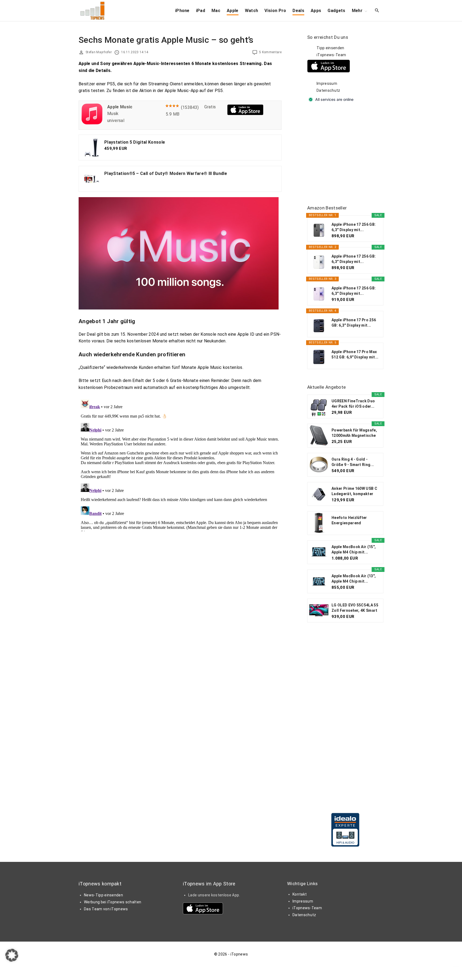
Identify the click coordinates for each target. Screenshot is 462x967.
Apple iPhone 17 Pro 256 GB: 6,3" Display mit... (354, 322)
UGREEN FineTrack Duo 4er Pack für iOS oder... (353, 403)
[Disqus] (180, 464)
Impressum (327, 83)
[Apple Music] (92, 122)
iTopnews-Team (331, 55)
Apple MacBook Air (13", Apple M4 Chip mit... (354, 578)
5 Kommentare (270, 52)
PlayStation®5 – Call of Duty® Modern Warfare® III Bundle (165, 173)
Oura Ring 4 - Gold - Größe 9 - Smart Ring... (353, 462)
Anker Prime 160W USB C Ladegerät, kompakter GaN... (354, 491)
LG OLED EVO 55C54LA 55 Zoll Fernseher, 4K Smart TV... (355, 608)
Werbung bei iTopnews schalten (112, 902)
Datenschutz (328, 90)
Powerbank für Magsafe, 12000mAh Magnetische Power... (354, 433)
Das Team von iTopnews (106, 909)
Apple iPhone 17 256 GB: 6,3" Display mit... (354, 227)
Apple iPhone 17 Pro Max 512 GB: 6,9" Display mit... (355, 354)
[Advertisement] (347, 154)
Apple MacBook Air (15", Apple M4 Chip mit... (354, 549)
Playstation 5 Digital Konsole (134, 142)
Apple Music (120, 106)
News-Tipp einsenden (103, 895)
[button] (12, 955)
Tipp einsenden (330, 48)
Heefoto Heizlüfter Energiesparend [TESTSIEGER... (349, 520)
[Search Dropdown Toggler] (377, 11)
